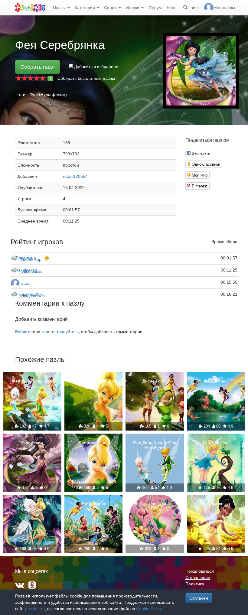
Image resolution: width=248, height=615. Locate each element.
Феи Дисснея (93, 503)
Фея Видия (32, 442)
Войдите (23, 331)
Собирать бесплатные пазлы (86, 78)
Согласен (198, 598)
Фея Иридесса (215, 503)
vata (25, 283)
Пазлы (60, 7)
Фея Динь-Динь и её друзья (32, 384)
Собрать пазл (37, 67)
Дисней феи (154, 381)
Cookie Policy (149, 608)
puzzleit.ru (35, 608)
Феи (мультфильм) (48, 94)
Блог (171, 7)
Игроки (133, 7)
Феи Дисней (216, 381)
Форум (155, 7)
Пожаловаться (199, 571)
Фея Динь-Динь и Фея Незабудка (154, 445)
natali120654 (75, 176)
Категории (85, 7)
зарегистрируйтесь (60, 331)
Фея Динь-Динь (93, 381)
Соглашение (197, 577)
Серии (111, 7)
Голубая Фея (216, 442)
